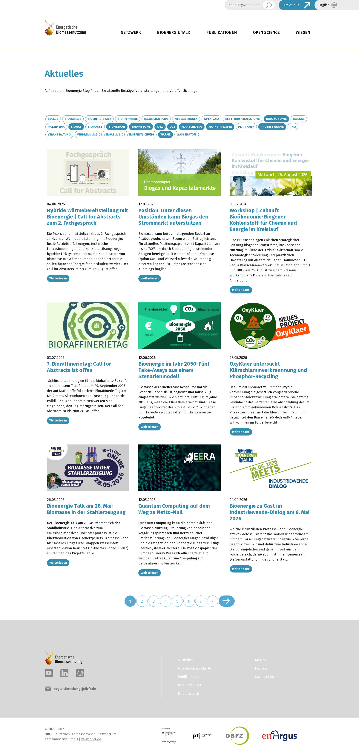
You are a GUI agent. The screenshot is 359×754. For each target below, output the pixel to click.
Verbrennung (87, 134)
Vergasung (112, 134)
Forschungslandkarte (194, 668)
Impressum (264, 668)
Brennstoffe (141, 126)
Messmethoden (186, 119)
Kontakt (261, 660)
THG (293, 126)
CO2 (172, 126)
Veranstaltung (59, 134)
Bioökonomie (276, 119)
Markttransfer (220, 126)
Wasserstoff (186, 134)
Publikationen (221, 32)
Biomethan (117, 126)
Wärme (165, 134)
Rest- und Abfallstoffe (242, 119)
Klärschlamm (191, 126)
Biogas (76, 126)
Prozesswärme (272, 126)
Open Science (266, 32)
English (324, 5)
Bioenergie (73, 119)
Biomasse (95, 126)
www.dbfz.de (91, 739)
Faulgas (299, 119)
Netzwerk (131, 32)
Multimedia (56, 126)
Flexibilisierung (156, 119)
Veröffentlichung (140, 134)
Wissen (303, 32)
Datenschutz (265, 677)
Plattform (246, 126)
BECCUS (53, 119)
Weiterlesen (58, 278)
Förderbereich (188, 694)
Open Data (211, 119)
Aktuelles (185, 660)
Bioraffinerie (128, 119)
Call (160, 126)
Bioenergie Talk (173, 32)
